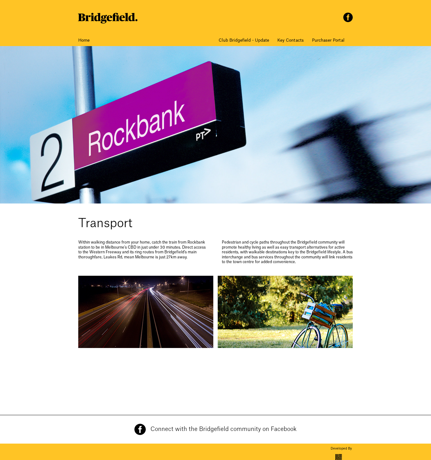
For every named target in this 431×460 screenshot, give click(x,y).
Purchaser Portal (328, 40)
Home (84, 40)
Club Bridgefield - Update (244, 40)
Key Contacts (290, 40)
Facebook (348, 17)
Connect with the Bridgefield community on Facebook (224, 429)
